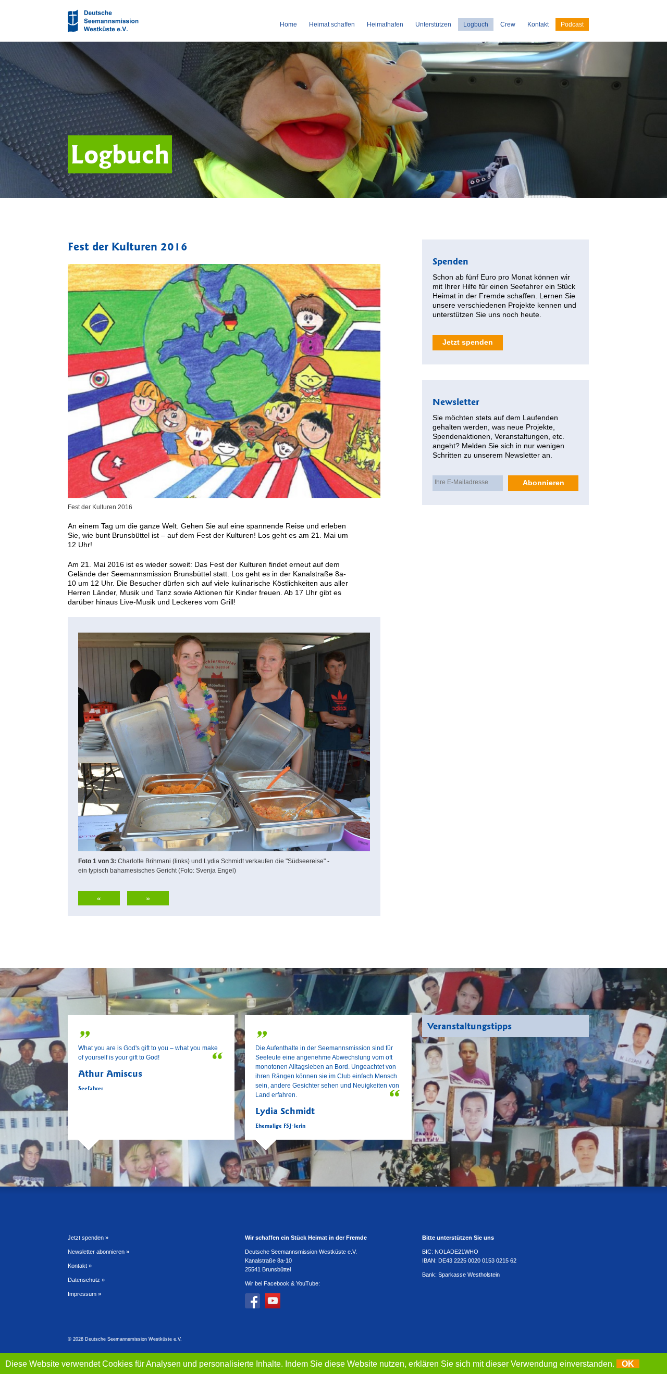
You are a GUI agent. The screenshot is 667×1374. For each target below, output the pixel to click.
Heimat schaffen (332, 24)
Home (288, 24)
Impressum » (84, 1294)
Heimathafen (385, 24)
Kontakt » (80, 1266)
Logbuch (475, 24)
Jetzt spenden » (88, 1237)
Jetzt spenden (467, 342)
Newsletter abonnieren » (98, 1252)
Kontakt (538, 24)
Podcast (572, 24)
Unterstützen (433, 24)
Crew (507, 24)
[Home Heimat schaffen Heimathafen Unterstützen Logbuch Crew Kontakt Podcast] (104, 33)
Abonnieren (543, 482)
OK (628, 1363)
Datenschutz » (86, 1280)
